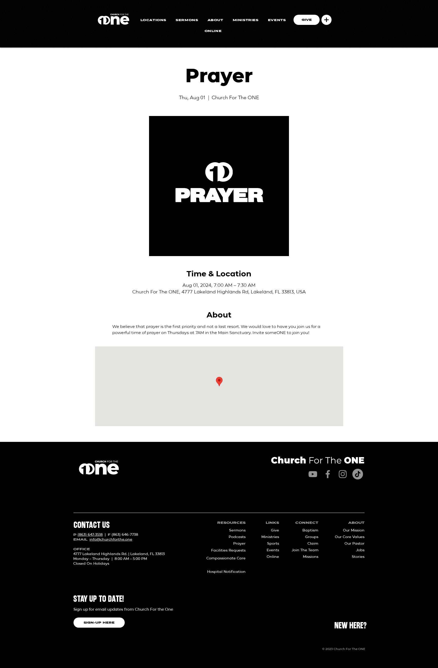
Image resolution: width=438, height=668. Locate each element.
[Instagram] (342, 474)
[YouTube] (312, 474)
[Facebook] (327, 474)
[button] (326, 20)
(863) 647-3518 (90, 534)
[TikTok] (357, 474)
